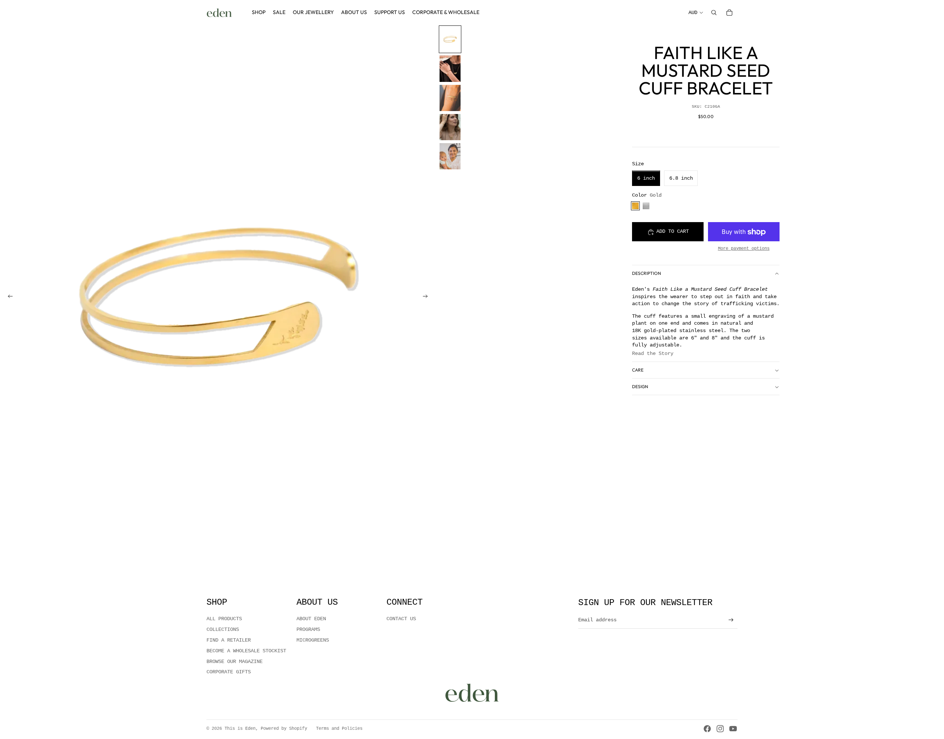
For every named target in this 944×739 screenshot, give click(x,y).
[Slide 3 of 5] (450, 98)
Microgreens (312, 640)
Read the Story (652, 354)
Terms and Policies (339, 728)
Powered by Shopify (284, 728)
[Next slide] (427, 298)
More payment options (744, 248)
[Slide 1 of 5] (450, 39)
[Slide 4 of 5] (450, 127)
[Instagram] (720, 728)
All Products (224, 619)
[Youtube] (733, 728)
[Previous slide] (8, 298)
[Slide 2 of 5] (450, 68)
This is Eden (240, 728)
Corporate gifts (228, 672)
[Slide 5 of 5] (450, 156)
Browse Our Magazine (234, 661)
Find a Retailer (228, 640)
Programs (308, 629)
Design (640, 387)
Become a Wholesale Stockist (246, 651)
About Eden (311, 619)
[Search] (714, 12)
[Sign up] (731, 620)
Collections (222, 629)
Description (646, 273)
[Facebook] (707, 728)
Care (637, 370)
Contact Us (401, 619)
